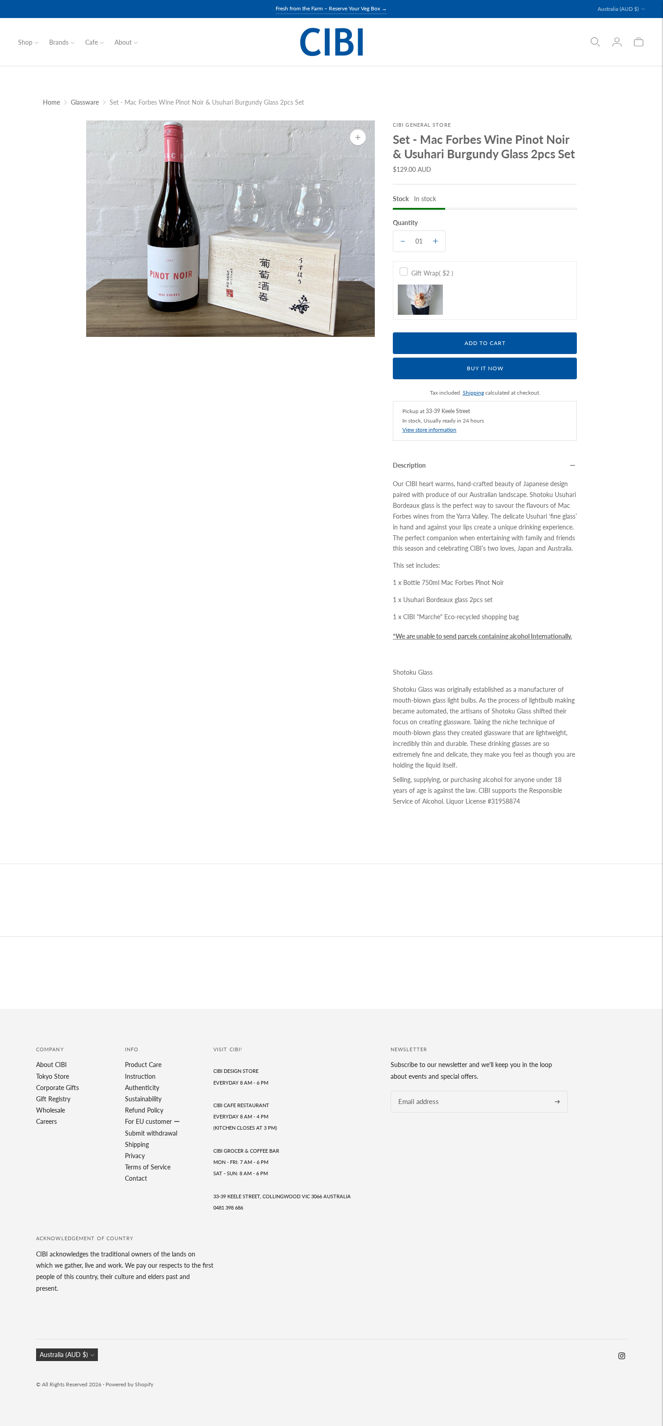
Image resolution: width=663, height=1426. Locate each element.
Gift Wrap (432, 273)
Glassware (85, 102)
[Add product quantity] (435, 241)
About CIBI (51, 1064)
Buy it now (485, 368)
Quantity (405, 222)
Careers (46, 1121)
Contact (136, 1178)
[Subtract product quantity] (402, 241)
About (123, 42)
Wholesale (50, 1110)
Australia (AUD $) (618, 8)
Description (409, 465)
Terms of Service (147, 1167)
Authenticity (142, 1087)
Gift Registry (53, 1099)
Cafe (91, 42)
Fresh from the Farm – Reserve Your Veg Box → (331, 8)
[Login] (617, 42)
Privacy (135, 1155)
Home (51, 102)
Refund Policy (144, 1110)
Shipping (473, 392)
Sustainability (143, 1099)
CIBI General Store (422, 125)
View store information (429, 429)
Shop (25, 42)
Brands (59, 42)
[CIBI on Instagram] (621, 1357)
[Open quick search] (595, 42)
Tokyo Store (52, 1076)
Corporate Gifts (57, 1087)
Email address (416, 1091)
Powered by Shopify (129, 1384)
